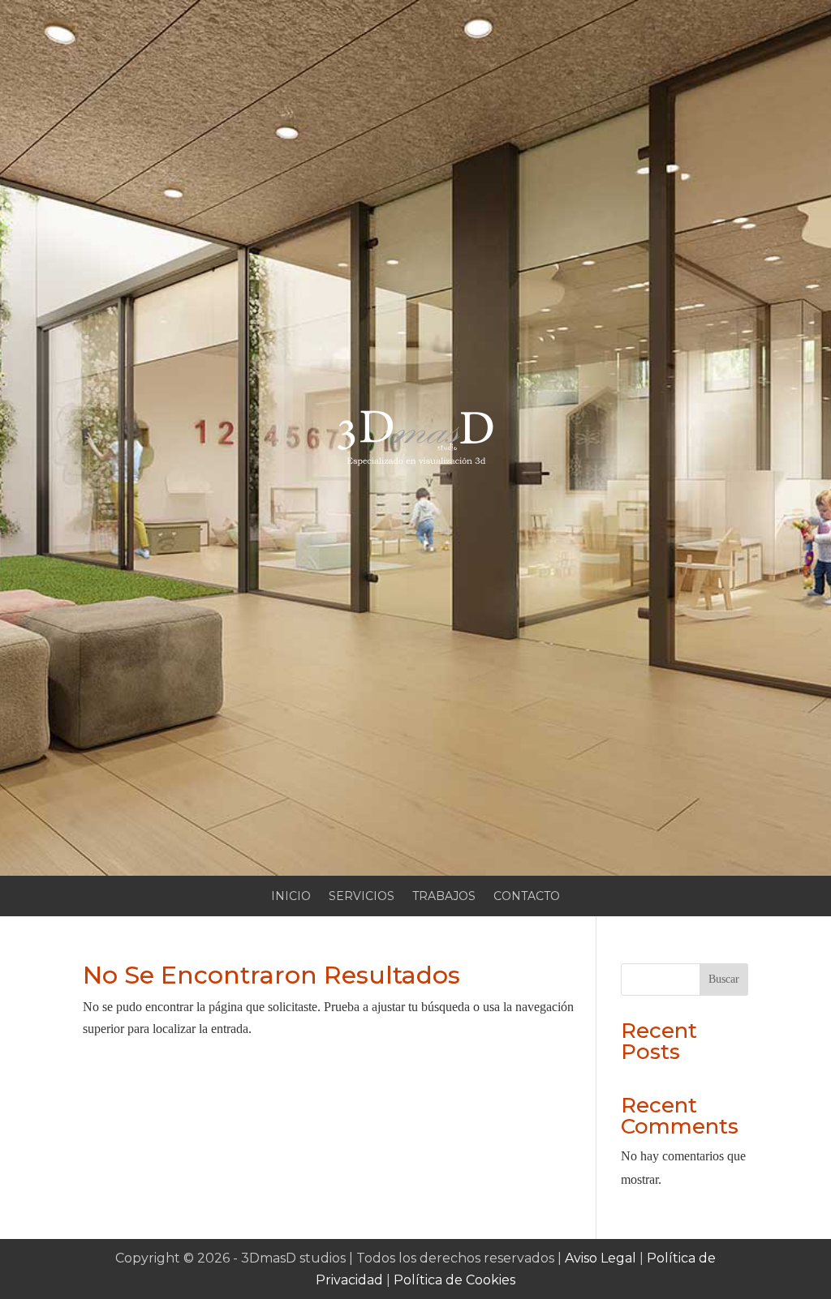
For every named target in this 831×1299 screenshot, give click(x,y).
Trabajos (444, 896)
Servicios (361, 896)
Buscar (723, 979)
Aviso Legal (600, 1258)
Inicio (291, 896)
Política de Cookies (454, 1280)
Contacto (526, 896)
